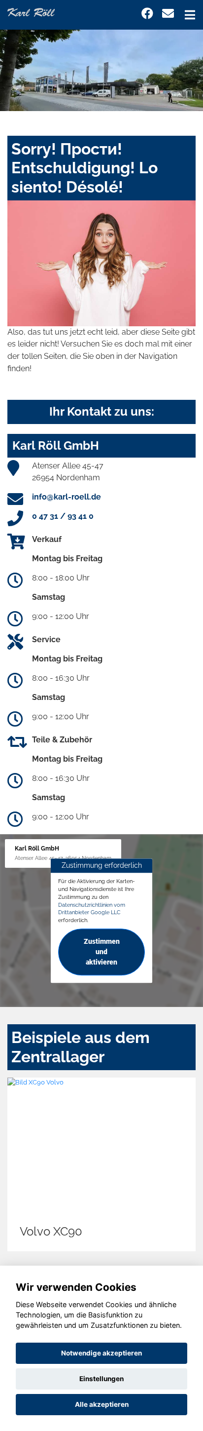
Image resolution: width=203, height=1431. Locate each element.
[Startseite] (31, 11)
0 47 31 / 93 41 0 (63, 516)
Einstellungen (101, 1379)
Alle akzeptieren (102, 1404)
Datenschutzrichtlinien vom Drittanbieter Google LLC (91, 908)
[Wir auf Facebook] (147, 13)
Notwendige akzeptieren (101, 1353)
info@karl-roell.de (66, 497)
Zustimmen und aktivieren (102, 951)
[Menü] (190, 14)
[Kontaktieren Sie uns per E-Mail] (168, 13)
